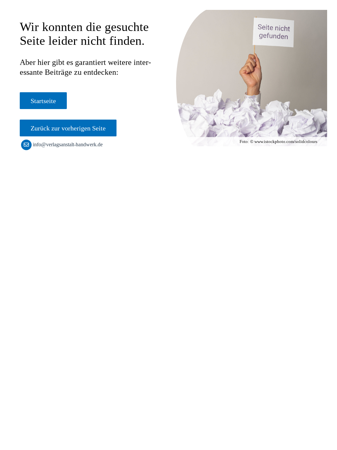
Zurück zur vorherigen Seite (68, 128)
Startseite (43, 100)
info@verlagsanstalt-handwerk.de (68, 144)
